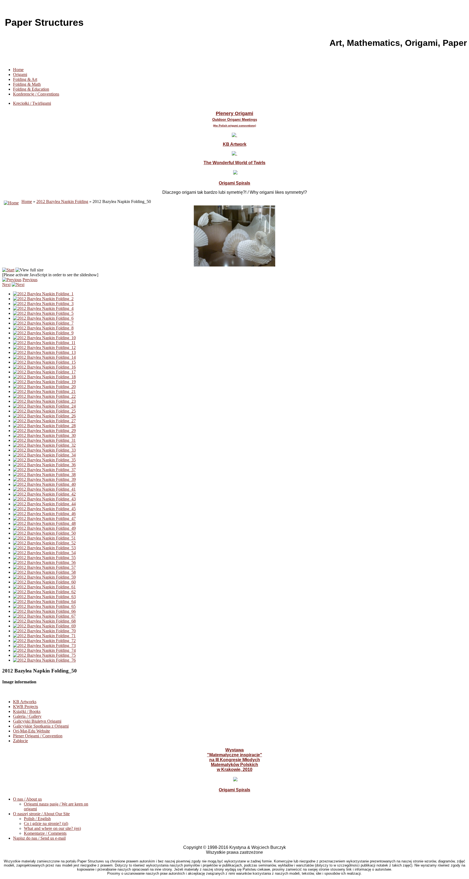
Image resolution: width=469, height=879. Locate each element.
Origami (20, 74)
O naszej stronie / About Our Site (41, 813)
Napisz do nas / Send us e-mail (39, 838)
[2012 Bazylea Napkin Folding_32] (44, 445)
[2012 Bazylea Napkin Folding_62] (44, 591)
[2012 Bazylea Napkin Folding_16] (44, 367)
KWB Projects (25, 706)
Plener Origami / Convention (37, 736)
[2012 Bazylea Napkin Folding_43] (44, 499)
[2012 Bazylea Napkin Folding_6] (43, 318)
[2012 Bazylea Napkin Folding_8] (43, 328)
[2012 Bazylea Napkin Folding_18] (44, 377)
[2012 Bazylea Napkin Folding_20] (44, 386)
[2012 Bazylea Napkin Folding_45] (44, 508)
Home (18, 69)
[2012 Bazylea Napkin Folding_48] (44, 523)
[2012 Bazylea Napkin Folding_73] (44, 645)
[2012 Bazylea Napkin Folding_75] (44, 655)
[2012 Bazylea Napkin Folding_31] (44, 440)
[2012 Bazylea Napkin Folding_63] (44, 596)
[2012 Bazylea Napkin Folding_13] (44, 352)
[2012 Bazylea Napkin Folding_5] (43, 313)
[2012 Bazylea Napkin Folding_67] (44, 616)
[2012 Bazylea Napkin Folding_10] (44, 337)
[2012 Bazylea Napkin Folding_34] (44, 455)
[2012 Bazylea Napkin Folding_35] (44, 460)
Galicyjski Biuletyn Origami (37, 721)
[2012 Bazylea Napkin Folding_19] (44, 381)
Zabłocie (20, 740)
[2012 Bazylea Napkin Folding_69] (44, 626)
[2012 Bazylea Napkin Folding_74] (44, 650)
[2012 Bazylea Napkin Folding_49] (44, 528)
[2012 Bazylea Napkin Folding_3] (43, 303)
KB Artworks (24, 701)
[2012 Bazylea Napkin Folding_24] (44, 406)
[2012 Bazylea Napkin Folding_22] (44, 396)
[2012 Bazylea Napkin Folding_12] (44, 347)
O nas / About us (27, 799)
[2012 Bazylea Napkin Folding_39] (44, 479)
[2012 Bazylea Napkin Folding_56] (44, 562)
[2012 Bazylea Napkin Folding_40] (44, 484)
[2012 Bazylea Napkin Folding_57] (44, 567)
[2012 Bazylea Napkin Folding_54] (44, 552)
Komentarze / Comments (45, 833)
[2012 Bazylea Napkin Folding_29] (44, 430)
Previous (30, 279)
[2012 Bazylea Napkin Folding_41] (44, 489)
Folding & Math (27, 84)
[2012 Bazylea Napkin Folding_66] (44, 611)
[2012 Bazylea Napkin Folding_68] (44, 621)
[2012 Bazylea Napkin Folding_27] (44, 420)
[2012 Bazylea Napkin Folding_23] (44, 401)
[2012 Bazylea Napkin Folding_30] (44, 435)
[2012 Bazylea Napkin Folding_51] (44, 538)
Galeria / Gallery (27, 716)
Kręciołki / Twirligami (32, 103)
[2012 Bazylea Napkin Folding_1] (43, 293)
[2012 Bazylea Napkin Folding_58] (44, 572)
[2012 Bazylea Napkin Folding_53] (44, 547)
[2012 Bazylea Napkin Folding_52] (44, 543)
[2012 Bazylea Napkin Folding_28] (44, 425)
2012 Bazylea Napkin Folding (62, 201)
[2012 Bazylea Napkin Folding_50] (44, 533)
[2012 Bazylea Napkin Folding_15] (44, 362)
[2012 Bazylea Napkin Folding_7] (43, 323)
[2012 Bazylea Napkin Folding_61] (44, 587)
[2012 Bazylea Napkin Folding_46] (44, 513)
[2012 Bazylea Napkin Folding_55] (44, 557)
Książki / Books (26, 711)
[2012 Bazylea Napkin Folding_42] (44, 494)
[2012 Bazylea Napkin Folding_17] (44, 372)
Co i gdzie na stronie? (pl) (46, 823)
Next (6, 284)
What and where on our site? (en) (52, 828)
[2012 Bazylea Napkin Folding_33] (44, 450)
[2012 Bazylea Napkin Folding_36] (44, 464)
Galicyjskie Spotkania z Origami (41, 726)
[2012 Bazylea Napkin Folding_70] (44, 631)
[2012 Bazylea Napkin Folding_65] (44, 606)
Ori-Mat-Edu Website (31, 731)
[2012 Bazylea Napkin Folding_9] (43, 333)
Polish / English (37, 818)
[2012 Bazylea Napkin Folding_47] (44, 518)
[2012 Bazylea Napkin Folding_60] (44, 582)
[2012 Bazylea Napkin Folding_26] (44, 416)
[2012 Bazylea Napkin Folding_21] (44, 391)
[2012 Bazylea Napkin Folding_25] (44, 411)
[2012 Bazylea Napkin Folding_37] (44, 469)
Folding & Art (25, 79)
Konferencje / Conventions (36, 94)
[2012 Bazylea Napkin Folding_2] (43, 298)
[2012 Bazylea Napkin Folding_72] (44, 640)
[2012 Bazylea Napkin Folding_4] (43, 308)
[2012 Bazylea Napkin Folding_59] (44, 577)
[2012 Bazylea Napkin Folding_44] (44, 504)
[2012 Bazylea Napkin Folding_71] (44, 635)
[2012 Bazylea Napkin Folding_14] (44, 357)
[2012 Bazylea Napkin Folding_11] (44, 342)
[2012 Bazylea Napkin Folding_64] (44, 601)
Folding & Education (31, 89)
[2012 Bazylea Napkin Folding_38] (44, 474)
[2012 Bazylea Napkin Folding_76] (44, 660)
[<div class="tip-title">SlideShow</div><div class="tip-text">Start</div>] (8, 270)
